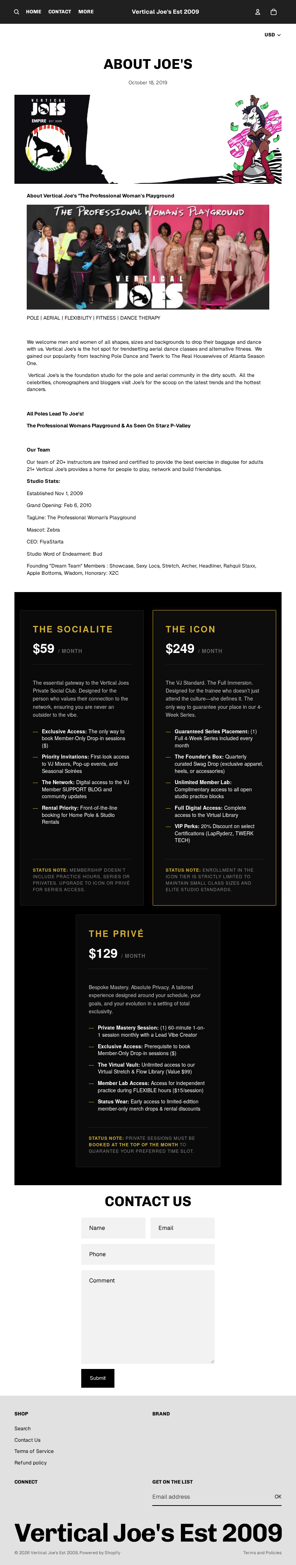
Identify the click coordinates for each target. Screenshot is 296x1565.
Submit (98, 1378)
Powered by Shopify (99, 1553)
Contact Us (27, 1439)
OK (278, 1496)
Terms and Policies (262, 1553)
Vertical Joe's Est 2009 (54, 1553)
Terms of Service (34, 1451)
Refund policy (30, 1462)
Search (22, 1428)
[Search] (17, 12)
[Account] (258, 12)
